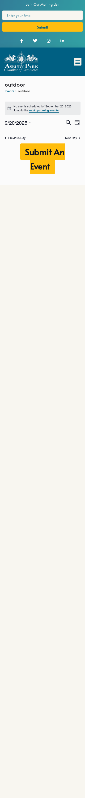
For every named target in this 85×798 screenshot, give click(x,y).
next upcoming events (44, 110)
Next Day (71, 138)
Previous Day (17, 138)
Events (9, 91)
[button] (77, 62)
